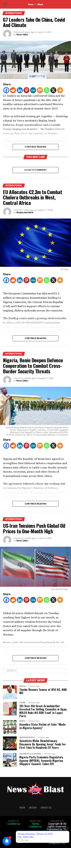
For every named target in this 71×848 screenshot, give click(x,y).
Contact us (13, 823)
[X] (53, 90)
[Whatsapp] (47, 90)
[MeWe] (33, 90)
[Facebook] (6, 90)
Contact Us (46, 807)
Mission (32, 807)
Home (35, 823)
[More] (60, 90)
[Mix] (40, 90)
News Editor (22, 34)
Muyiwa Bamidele (24, 212)
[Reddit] (13, 90)
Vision (22, 807)
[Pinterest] (26, 90)
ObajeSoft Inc (57, 843)
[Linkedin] (20, 90)
